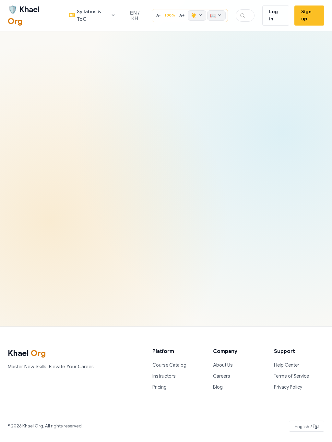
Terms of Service (291, 376)
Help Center (286, 365)
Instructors (164, 376)
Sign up (306, 15)
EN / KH (134, 15)
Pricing (159, 387)
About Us (223, 365)
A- (158, 15)
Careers (221, 376)
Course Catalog (169, 365)
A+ (181, 15)
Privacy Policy (288, 387)
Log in (273, 15)
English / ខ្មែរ (306, 426)
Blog (218, 387)
